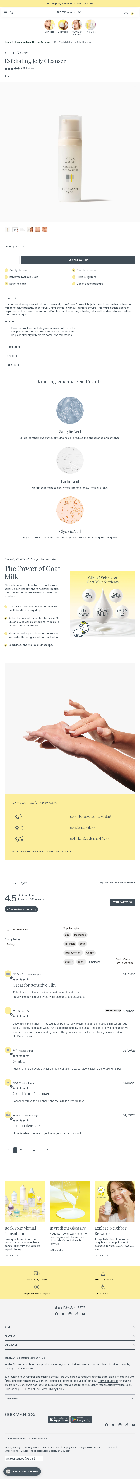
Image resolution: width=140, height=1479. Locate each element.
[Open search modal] (11, 12)
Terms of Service (108, 1381)
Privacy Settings (13, 1447)
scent (81, 961)
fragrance (80, 934)
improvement (73, 952)
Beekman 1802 (20, 1438)
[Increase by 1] (17, 260)
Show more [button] (94, 961)
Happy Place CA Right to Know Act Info (83, 1447)
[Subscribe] (131, 1398)
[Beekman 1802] (70, 1307)
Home (8, 41)
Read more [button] (24, 1036)
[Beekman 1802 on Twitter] (63, 1314)
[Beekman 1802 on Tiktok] (77, 1314)
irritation (70, 943)
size (67, 934)
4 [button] (34, 1150)
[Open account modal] (126, 12)
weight (90, 952)
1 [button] (15, 1150)
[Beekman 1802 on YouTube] (83, 1314)
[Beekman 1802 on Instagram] (70, 1314)
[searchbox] (32, 930)
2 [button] (21, 1150)
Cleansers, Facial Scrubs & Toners (32, 41)
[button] (8, 1150)
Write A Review (122, 902)
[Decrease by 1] (7, 260)
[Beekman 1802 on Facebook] (56, 1314)
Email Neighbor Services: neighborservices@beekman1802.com (38, 1450)
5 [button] (40, 1150)
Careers (111, 1447)
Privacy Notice (32, 1447)
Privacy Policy (56, 1389)
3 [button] (27, 1150)
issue (83, 943)
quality (69, 961)
